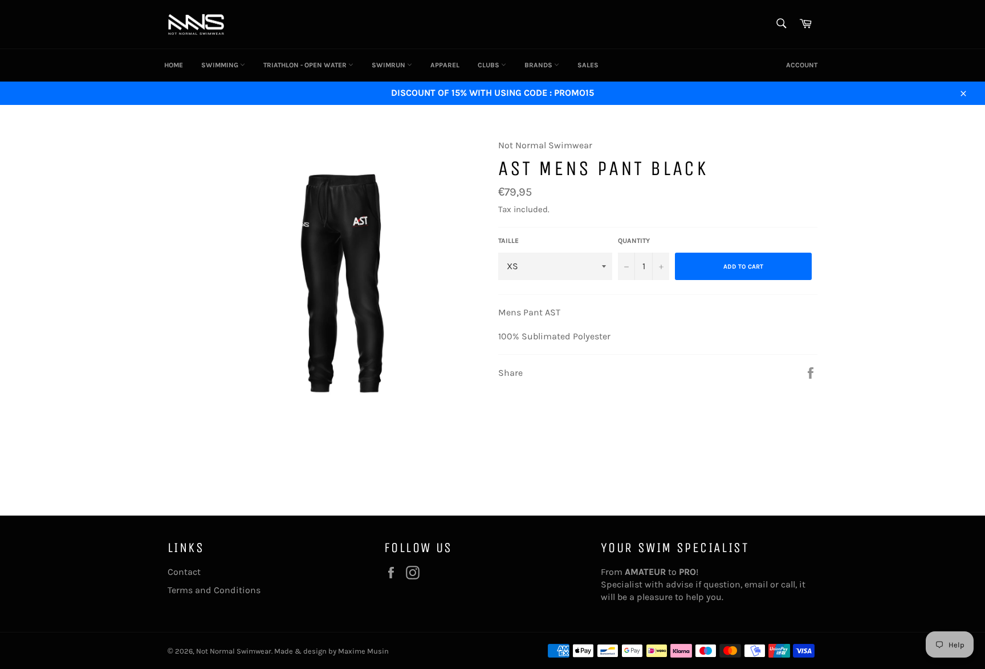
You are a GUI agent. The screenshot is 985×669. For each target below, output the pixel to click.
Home (173, 65)
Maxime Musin (363, 651)
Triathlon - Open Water (305, 65)
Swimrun (389, 65)
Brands (539, 65)
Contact (184, 571)
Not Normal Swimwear (233, 651)
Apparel (444, 65)
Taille (508, 241)
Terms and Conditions (214, 590)
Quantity (634, 241)
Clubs (489, 65)
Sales (588, 65)
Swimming (220, 65)
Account (801, 65)
